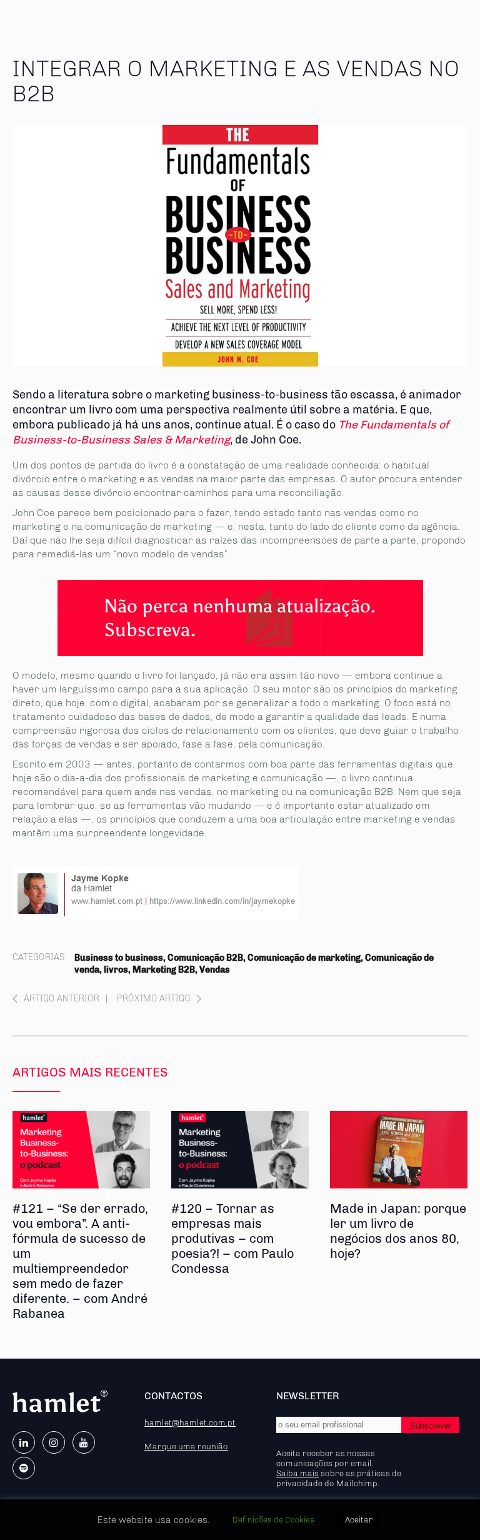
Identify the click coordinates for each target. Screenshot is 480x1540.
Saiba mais (297, 1473)
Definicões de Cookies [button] (273, 1519)
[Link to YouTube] (83, 1442)
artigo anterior (61, 998)
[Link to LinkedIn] (23, 1442)
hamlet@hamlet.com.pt (190, 1422)
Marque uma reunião (186, 1446)
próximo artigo (154, 998)
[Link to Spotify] (23, 1468)
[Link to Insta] (53, 1442)
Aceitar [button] (358, 1519)
